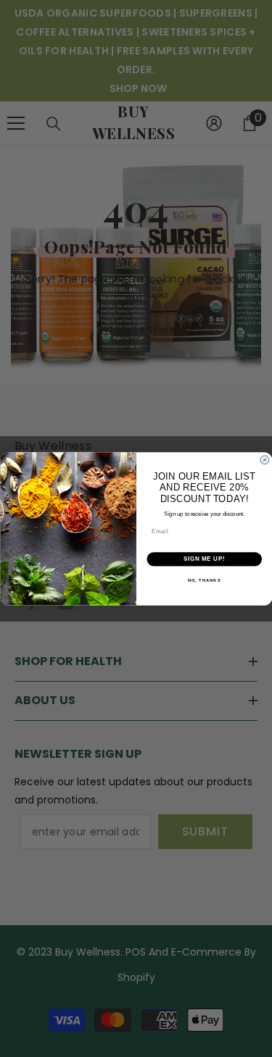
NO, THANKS (204, 579)
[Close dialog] (264, 460)
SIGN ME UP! (204, 558)
